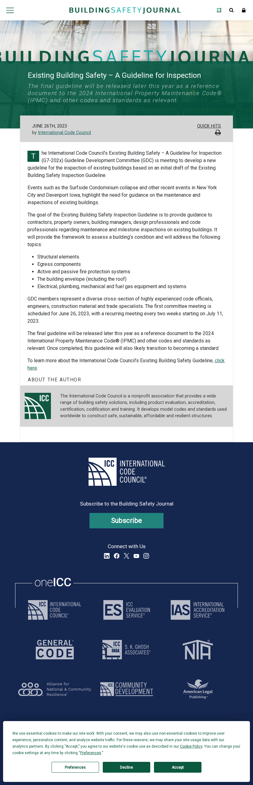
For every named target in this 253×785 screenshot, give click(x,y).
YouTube (136, 556)
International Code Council (64, 132)
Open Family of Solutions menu (219, 10)
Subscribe (126, 520)
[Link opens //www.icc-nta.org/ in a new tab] (198, 650)
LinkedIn (106, 556)
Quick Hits (209, 126)
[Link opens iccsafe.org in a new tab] (54, 609)
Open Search (231, 10)
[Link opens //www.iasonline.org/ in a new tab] (197, 609)
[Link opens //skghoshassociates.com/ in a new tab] (126, 650)
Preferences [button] (90, 753)
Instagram (146, 556)
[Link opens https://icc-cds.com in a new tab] (126, 689)
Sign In (244, 10)
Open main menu (10, 10)
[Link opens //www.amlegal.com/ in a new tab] (197, 689)
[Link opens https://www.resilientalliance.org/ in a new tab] (54, 689)
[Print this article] (218, 133)
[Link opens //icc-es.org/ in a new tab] (126, 609)
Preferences (75, 767)
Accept (178, 767)
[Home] (124, 10)
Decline (126, 767)
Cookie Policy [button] (191, 746)
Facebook (116, 556)
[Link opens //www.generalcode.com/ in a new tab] (55, 650)
